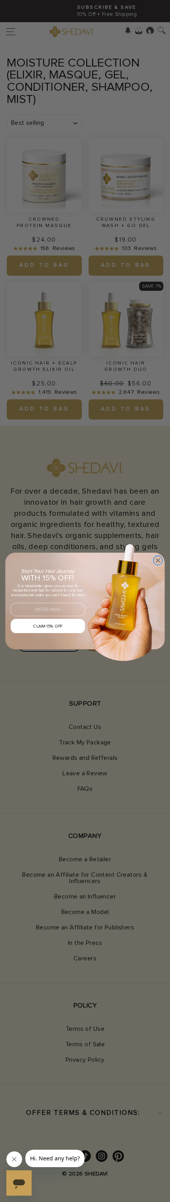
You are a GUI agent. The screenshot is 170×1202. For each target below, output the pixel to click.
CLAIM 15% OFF (47, 626)
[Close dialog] (158, 560)
